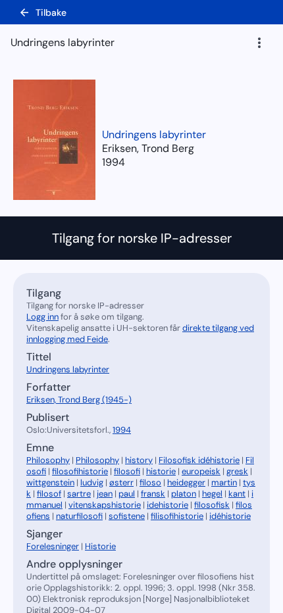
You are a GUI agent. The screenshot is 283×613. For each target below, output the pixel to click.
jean (105, 493)
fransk (153, 493)
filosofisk (212, 504)
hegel (212, 493)
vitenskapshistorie (104, 504)
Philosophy (48, 460)
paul (126, 493)
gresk (237, 471)
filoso (150, 482)
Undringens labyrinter (154, 134)
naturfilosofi (79, 516)
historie (161, 471)
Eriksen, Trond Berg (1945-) (79, 399)
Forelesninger (52, 546)
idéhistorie (230, 516)
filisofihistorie (177, 516)
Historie (100, 546)
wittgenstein (50, 482)
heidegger (186, 482)
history (139, 460)
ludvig (91, 482)
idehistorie (167, 504)
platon (183, 493)
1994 (113, 162)
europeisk (201, 471)
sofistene (127, 516)
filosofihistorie (80, 471)
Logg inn (42, 316)
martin (224, 482)
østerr (121, 482)
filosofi (127, 471)
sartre (79, 493)
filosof (49, 493)
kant (236, 493)
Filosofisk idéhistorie (199, 460)
